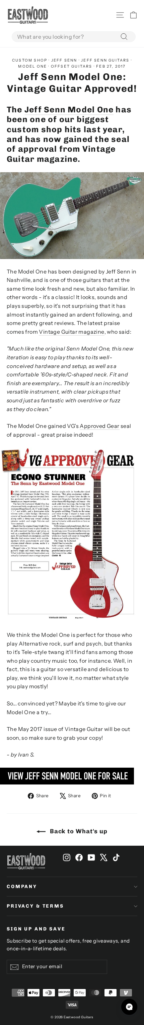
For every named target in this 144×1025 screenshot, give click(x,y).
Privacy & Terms (35, 906)
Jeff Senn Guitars (105, 60)
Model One (32, 66)
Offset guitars (71, 66)
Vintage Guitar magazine (71, 331)
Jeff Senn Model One (69, 109)
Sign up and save (36, 929)
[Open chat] (129, 1007)
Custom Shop (29, 60)
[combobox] (74, 36)
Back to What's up (77, 831)
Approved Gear (99, 426)
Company (22, 886)
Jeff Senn (64, 60)
